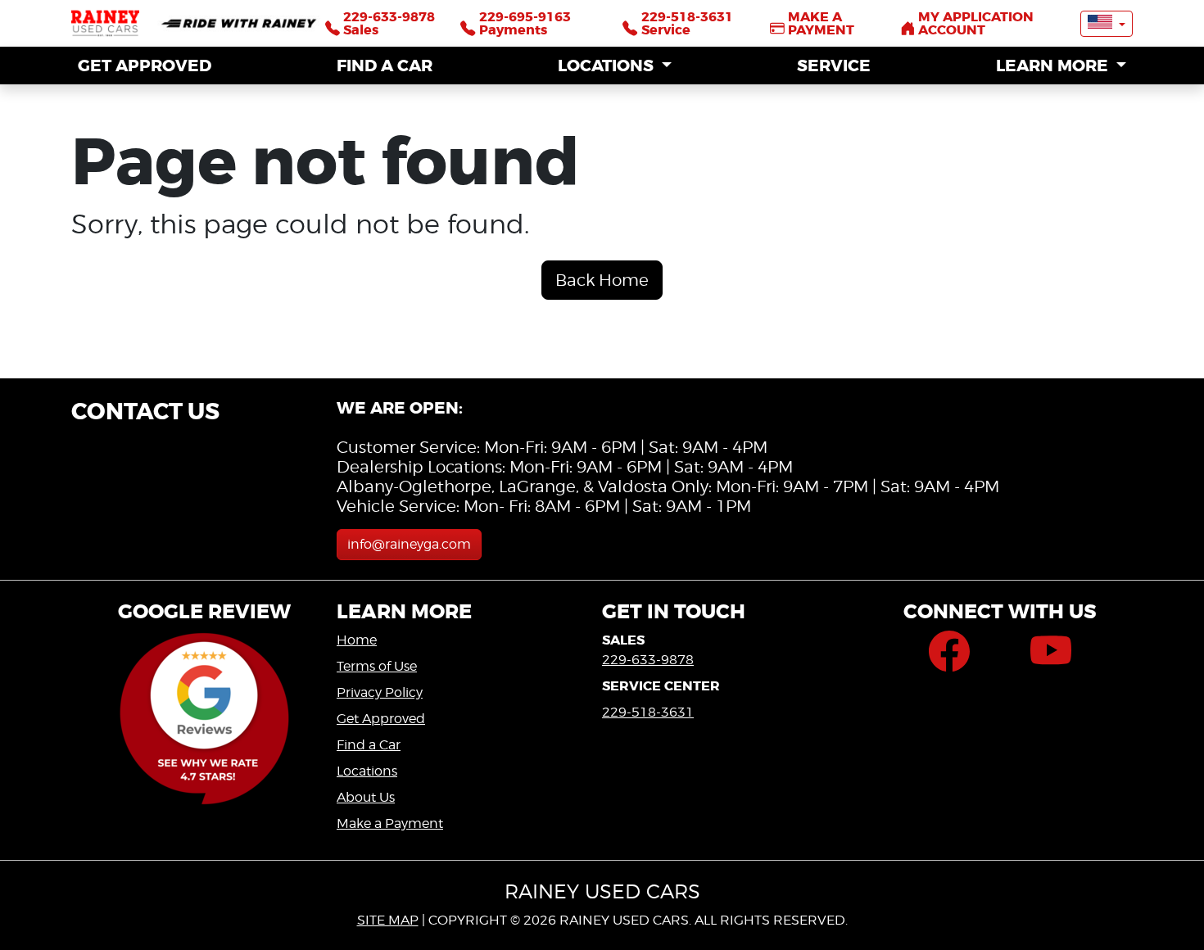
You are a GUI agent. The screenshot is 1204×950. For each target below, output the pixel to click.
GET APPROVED (144, 65)
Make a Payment (390, 823)
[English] (1106, 24)
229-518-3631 (648, 712)
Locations (367, 771)
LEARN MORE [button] (1054, 65)
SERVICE (834, 65)
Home (357, 640)
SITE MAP (388, 920)
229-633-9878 (648, 659)
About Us (366, 797)
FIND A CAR (384, 65)
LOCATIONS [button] (608, 65)
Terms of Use (377, 666)
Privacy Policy (380, 692)
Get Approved (381, 718)
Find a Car (369, 745)
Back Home (602, 280)
